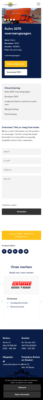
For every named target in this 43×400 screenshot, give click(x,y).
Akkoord (22, 387)
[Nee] (40, 389)
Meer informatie (22, 394)
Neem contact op (15, 64)
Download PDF (13, 72)
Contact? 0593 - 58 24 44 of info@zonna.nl (21, 235)
